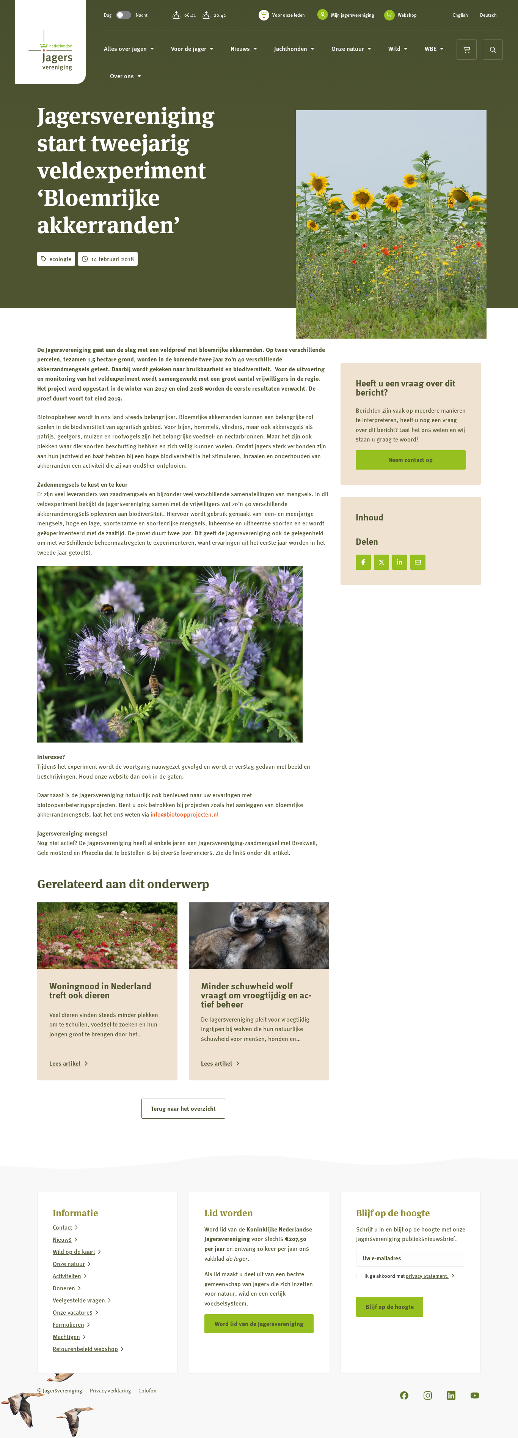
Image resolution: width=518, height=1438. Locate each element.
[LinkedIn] (451, 1395)
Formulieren (68, 1324)
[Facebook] (404, 1395)
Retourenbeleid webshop (85, 1349)
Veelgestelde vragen (79, 1300)
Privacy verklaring (110, 1390)
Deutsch (488, 15)
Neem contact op (410, 459)
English (460, 15)
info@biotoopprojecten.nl (184, 814)
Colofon (147, 1390)
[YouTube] (475, 1395)
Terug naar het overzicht (183, 1108)
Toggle (123, 15)
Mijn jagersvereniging (352, 15)
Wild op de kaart (74, 1252)
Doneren (64, 1288)
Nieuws (62, 1239)
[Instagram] (428, 1395)
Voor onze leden (288, 15)
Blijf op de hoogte (390, 1306)
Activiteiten (67, 1276)
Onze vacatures (73, 1312)
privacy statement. (427, 1275)
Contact (62, 1227)
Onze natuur (69, 1264)
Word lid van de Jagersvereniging (259, 1323)
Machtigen (66, 1337)
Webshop (407, 15)
